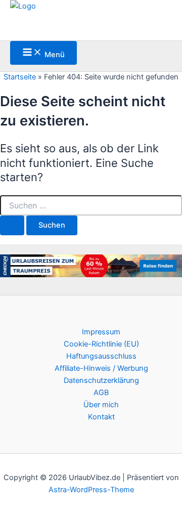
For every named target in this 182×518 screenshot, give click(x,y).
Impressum (101, 331)
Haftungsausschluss (101, 356)
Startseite (20, 76)
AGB (101, 392)
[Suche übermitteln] (12, 225)
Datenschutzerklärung (101, 380)
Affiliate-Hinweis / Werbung (101, 368)
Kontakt (101, 416)
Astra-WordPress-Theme (91, 489)
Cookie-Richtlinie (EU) (101, 344)
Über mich (101, 404)
